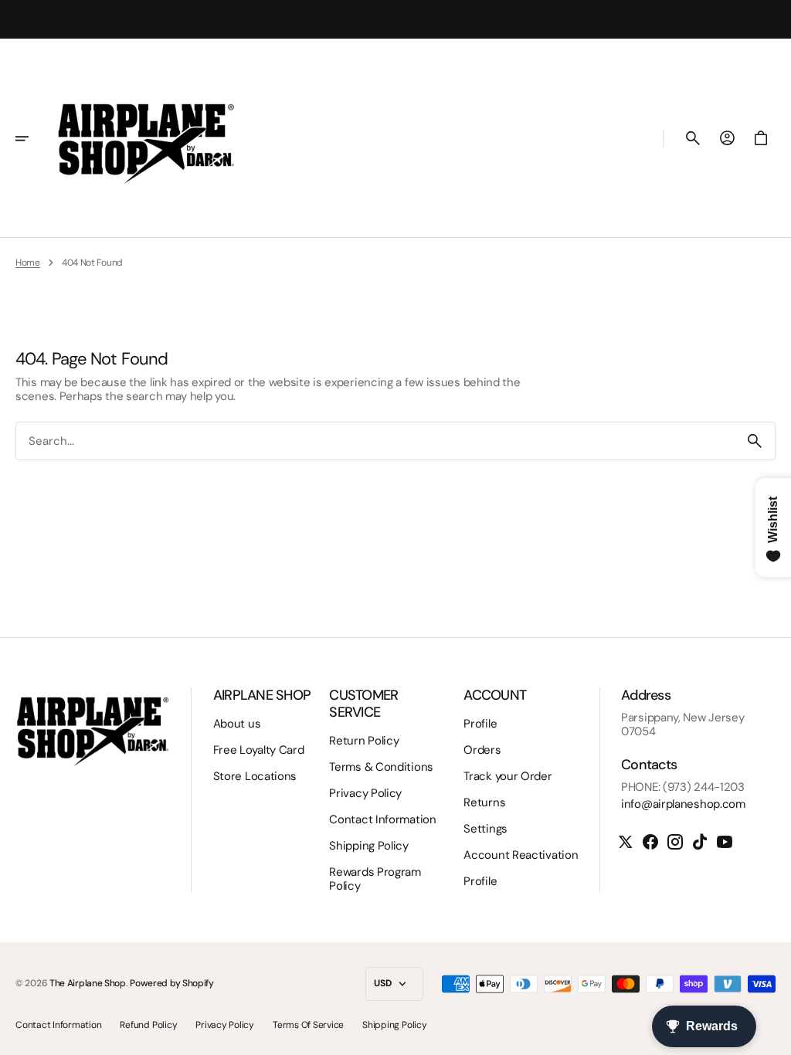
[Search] (755, 441)
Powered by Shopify (172, 983)
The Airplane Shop (87, 983)
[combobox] (375, 441)
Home (27, 262)
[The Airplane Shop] (146, 138)
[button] (32, 138)
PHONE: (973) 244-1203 (683, 787)
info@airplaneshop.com (683, 804)
